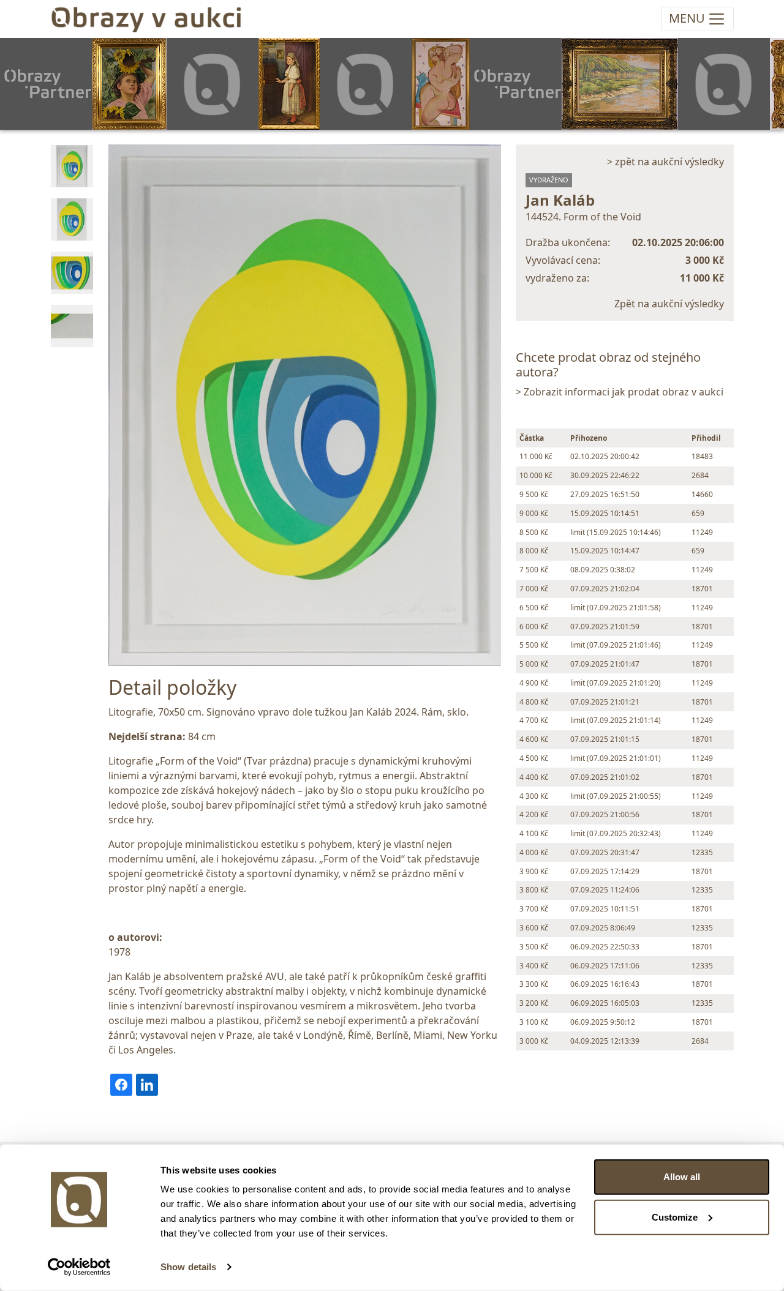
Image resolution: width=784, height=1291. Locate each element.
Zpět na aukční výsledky (669, 303)
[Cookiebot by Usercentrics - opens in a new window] (79, 1267)
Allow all (681, 1177)
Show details (188, 1267)
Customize (675, 1216)
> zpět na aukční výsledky (665, 161)
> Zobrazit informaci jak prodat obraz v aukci (619, 392)
